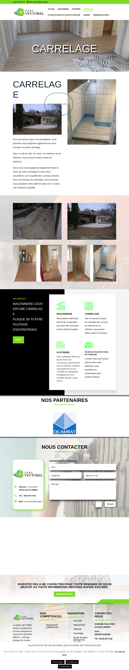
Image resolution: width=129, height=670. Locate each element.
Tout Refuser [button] (72, 662)
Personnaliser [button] (64, 666)
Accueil (51, 9)
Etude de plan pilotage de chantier (64, 15)
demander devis (59, 104)
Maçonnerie (63, 9)
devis (18, 340)
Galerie (86, 15)
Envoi (110, 504)
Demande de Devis (101, 15)
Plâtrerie (76, 9)
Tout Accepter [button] (58, 662)
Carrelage (88, 9)
